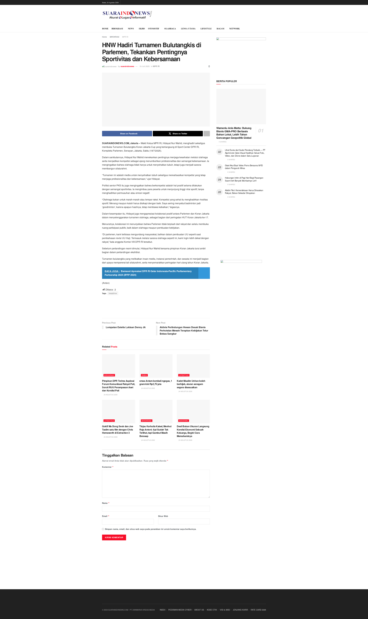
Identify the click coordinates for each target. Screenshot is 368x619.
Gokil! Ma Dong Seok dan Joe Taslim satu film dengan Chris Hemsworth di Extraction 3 (117, 429)
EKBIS (142, 28)
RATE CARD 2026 (258, 609)
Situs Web (163, 516)
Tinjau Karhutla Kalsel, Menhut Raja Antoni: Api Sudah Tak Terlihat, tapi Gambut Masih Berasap (155, 431)
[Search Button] (265, 28)
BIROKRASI (117, 28)
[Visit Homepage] (127, 15)
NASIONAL (183, 420)
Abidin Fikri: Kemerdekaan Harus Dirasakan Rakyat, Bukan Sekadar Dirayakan (244, 192)
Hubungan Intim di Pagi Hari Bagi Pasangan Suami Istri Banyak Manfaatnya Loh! (244, 179)
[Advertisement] (156, 306)
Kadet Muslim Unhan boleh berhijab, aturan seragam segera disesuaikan (191, 384)
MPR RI (125, 37)
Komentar (108, 466)
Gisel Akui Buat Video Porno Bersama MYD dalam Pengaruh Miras (244, 167)
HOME (105, 28)
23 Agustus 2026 (185, 440)
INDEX (162, 609)
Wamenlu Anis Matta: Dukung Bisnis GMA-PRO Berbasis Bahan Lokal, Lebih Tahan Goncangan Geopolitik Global (233, 133)
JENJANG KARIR (240, 609)
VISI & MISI (225, 609)
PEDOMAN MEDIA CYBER (179, 609)
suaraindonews (127, 66)
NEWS (131, 28)
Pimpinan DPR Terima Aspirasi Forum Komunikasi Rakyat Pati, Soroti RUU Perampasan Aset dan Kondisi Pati (118, 385)
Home (104, 37)
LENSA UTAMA (188, 28)
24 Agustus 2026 (110, 394)
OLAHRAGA (170, 28)
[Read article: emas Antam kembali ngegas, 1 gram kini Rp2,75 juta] (155, 366)
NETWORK (234, 28)
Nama (106, 503)
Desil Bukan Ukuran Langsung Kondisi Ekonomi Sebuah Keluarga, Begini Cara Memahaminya (193, 431)
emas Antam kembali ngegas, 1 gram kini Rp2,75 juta (155, 382)
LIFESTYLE (206, 28)
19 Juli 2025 (144, 66)
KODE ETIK (212, 609)
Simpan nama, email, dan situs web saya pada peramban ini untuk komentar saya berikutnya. (150, 529)
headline (113, 293)
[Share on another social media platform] (207, 133)
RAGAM (220, 28)
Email (105, 516)
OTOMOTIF (153, 28)
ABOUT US (199, 609)
